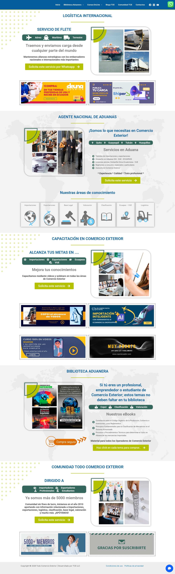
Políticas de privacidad (134, 566)
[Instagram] (154, 5)
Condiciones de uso (114, 566)
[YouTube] (158, 5)
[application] (82, 5)
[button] (73, 5)
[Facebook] (150, 5)
